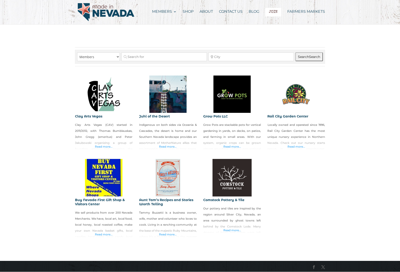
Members (162, 12)
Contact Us (231, 12)
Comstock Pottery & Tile (223, 200)
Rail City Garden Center (287, 116)
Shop (188, 12)
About (206, 12)
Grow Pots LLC (215, 116)
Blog (254, 12)
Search (309, 57)
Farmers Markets (306, 12)
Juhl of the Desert (154, 116)
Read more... (103, 146)
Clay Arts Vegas (88, 116)
